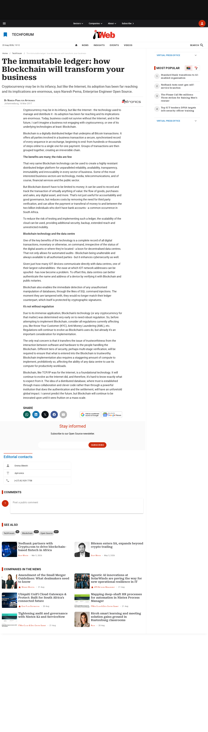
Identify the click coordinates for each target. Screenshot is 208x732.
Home (5, 53)
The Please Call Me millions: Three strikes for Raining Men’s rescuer (179, 97)
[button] (4, 23)
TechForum (17, 53)
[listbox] (37, 473)
